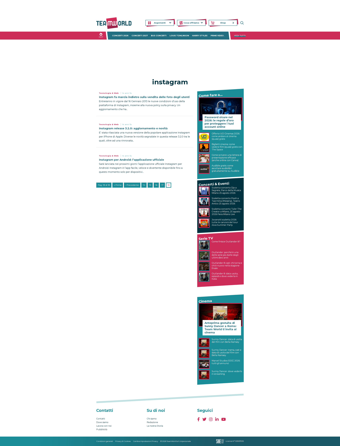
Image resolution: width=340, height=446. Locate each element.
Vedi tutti (240, 35)
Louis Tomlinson (179, 35)
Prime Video (217, 35)
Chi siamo (152, 418)
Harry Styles (199, 35)
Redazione (152, 422)
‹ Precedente (132, 185)
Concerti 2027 (140, 35)
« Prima (117, 185)
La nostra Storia (155, 426)
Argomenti (159, 23)
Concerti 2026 (120, 35)
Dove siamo (102, 422)
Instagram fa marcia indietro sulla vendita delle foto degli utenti (144, 97)
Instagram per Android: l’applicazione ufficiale (131, 159)
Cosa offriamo (191, 23)
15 (150, 185)
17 (162, 185)
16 (156, 185)
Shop (223, 23)
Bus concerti (158, 35)
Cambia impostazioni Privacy (145, 441)
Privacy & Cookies (123, 441)
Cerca (242, 23)
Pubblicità (101, 429)
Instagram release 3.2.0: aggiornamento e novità (133, 128)
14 (144, 185)
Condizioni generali (104, 441)
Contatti (100, 418)
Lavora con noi (103, 426)
